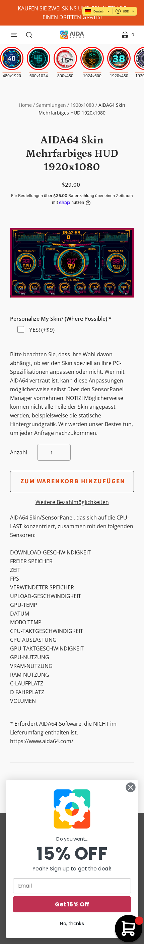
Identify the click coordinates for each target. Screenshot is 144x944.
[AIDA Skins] (72, 35)
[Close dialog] (131, 787)
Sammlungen (51, 105)
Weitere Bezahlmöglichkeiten (72, 502)
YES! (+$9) (42, 329)
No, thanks (72, 923)
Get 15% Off (72, 904)
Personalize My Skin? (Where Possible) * (61, 318)
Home (25, 105)
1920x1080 (82, 105)
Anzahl (18, 452)
